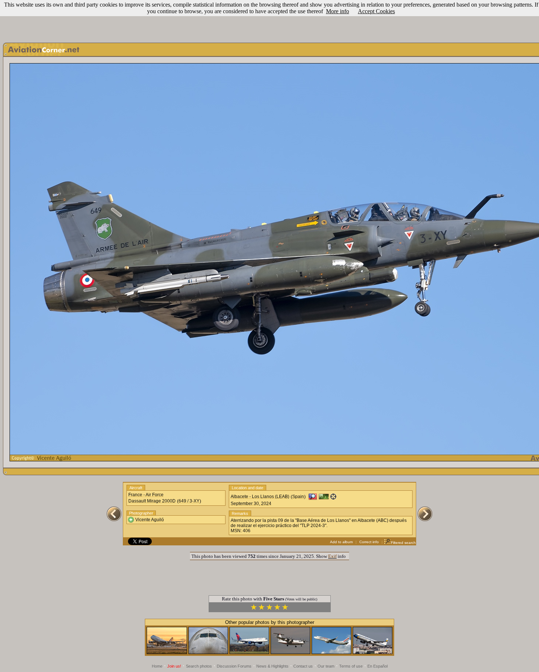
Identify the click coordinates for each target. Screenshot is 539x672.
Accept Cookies (376, 11)
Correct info (369, 542)
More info (337, 11)
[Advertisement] (269, 19)
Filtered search (403, 543)
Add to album (341, 542)
